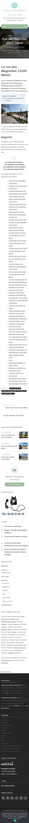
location (18, 390)
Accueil (3, 735)
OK (15, 820)
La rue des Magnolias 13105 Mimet (13, 98)
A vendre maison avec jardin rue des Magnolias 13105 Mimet (18, 251)
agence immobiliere (15, 388)
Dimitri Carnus (9, 47)
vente (10, 690)
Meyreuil (15, 703)
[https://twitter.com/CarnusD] (12, 798)
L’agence (4, 720)
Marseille (4, 570)
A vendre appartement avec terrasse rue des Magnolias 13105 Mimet (18, 222)
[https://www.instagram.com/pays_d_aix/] (25, 798)
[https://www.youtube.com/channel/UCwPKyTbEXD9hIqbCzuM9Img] (16, 798)
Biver (22, 616)
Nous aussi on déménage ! (13, 526)
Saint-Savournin (6, 597)
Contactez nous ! (6, 733)
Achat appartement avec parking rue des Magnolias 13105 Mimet (17, 214)
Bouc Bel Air (5, 619)
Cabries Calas (14, 619)
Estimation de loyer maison (10, 748)
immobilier (12, 390)
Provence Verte (6, 605)
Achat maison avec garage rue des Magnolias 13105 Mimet (17, 243)
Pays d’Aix (4, 728)
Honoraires (4, 743)
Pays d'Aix (17, 35)
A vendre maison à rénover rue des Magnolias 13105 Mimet (17, 235)
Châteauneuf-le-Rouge (8, 622)
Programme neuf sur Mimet (17, 378)
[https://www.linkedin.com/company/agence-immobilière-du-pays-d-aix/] (21, 798)
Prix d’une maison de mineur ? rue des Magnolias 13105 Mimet (18, 339)
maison (24, 390)
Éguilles (3, 624)
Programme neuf (6, 725)
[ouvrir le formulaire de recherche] (25, 26)
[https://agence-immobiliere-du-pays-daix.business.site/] (7, 798)
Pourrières (4, 663)
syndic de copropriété (15, 693)
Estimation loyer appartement (10, 751)
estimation (5, 390)
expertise (22, 688)
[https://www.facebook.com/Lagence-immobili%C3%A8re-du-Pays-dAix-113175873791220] (3, 798)
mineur (8, 393)
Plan (2, 741)
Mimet (10, 35)
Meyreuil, (4, 629)
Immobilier (4, 566)
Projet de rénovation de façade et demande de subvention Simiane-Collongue (15, 552)
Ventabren (10, 653)
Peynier (14, 632)
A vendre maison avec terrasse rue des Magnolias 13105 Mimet (17, 266)
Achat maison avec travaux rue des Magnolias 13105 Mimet (17, 274)
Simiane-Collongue (7, 601)
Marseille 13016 (6, 572)
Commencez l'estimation (13, 484)
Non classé (5, 576)
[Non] (27, 817)
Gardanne (5, 590)
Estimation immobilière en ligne (11, 746)
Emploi (3, 730)
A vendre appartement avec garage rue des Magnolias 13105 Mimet (18, 207)
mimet (3, 393)
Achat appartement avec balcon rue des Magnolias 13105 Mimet (17, 199)
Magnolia (8, 100)
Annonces (4, 722)
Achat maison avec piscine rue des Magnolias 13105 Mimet (17, 259)
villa (12, 393)
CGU (2, 738)
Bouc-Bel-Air (5, 583)
